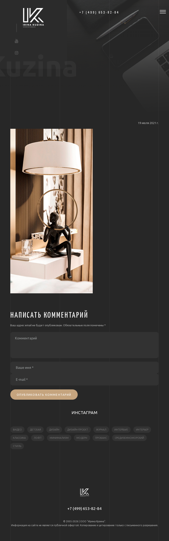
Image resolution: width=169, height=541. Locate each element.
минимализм (59, 438)
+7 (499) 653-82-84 (84, 508)
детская (35, 429)
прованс (101, 438)
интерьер (142, 429)
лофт (38, 438)
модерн (81, 438)
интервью (121, 429)
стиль (17, 446)
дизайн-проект (77, 429)
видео (17, 429)
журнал (101, 429)
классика (19, 438)
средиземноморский (129, 438)
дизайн (54, 429)
